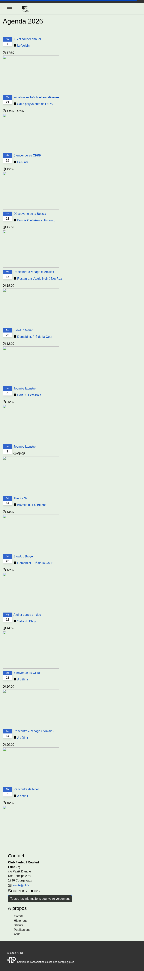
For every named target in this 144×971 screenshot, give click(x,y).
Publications (22, 929)
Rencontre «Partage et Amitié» (34, 271)
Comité (18, 916)
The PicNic (21, 498)
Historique (21, 920)
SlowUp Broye (23, 556)
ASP (17, 934)
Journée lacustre (25, 388)
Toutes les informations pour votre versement (40, 898)
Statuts (18, 925)
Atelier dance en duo (27, 614)
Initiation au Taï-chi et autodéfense (36, 97)
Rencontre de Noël (26, 789)
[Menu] (9, 8)
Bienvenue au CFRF (27, 155)
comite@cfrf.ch (22, 885)
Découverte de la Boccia (30, 213)
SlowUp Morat (23, 330)
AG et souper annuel (27, 39)
